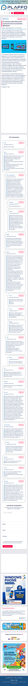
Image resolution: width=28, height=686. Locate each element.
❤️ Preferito (5, 18)
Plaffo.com (20, 677)
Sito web (5, 536)
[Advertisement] (14, 118)
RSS (16, 680)
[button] (19, 13)
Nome (4, 524)
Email (4, 530)
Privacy (12, 680)
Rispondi (21, 142)
